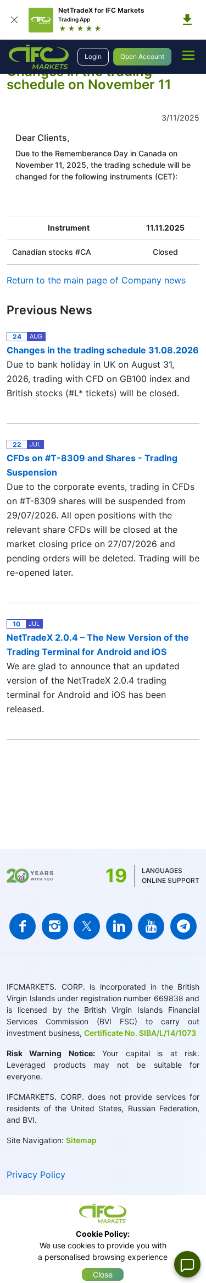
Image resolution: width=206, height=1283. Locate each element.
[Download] (187, 20)
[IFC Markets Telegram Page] (183, 926)
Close (103, 1274)
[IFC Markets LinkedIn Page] (119, 926)
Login (93, 56)
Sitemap (81, 1140)
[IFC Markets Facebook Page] (22, 926)
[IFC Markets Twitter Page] (87, 926)
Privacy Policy (36, 1174)
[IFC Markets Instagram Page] (55, 926)
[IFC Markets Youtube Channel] (151, 926)
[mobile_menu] (188, 55)
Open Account (142, 56)
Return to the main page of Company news (96, 280)
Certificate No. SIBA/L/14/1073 (140, 1033)
